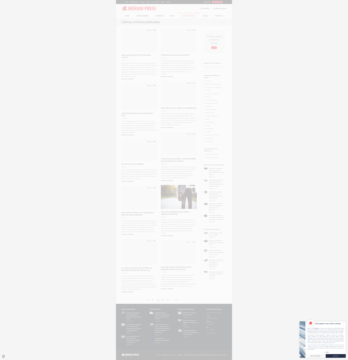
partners (316, 328)
